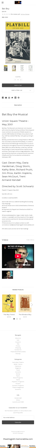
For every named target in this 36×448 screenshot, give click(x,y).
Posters (18, 383)
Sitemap (18, 353)
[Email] (6, 97)
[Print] (9, 97)
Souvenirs (18, 389)
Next (32, 304)
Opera (18, 380)
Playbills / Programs (18, 381)
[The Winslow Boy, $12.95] (25, 303)
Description (18, 105)
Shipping (18, 348)
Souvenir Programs (18, 385)
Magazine (18, 368)
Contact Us (18, 350)
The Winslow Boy (25, 314)
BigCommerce (21, 431)
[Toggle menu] (2, 2)
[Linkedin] (15, 97)
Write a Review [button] (25, 14)
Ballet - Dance (18, 364)
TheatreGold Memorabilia (18, 351)
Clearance (18, 366)
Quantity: (18, 76)
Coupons (18, 342)
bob (18, 340)
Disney (18, 374)
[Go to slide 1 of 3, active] (14, 319)
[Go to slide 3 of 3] (20, 319)
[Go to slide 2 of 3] (17, 319)
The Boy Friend (9, 314)
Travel (18, 370)
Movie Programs (18, 378)
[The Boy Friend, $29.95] (9, 303)
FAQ (18, 344)
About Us (18, 338)
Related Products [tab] (18, 289)
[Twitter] (12, 97)
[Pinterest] (18, 97)
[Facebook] (3, 97)
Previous (2, 304)
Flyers (18, 376)
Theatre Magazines (18, 387)
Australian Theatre (18, 362)
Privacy (18, 346)
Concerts (18, 372)
